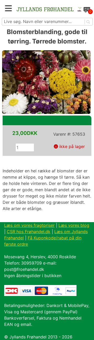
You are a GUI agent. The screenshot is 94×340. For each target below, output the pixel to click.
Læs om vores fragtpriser (29, 225)
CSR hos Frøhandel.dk (28, 231)
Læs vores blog (73, 225)
